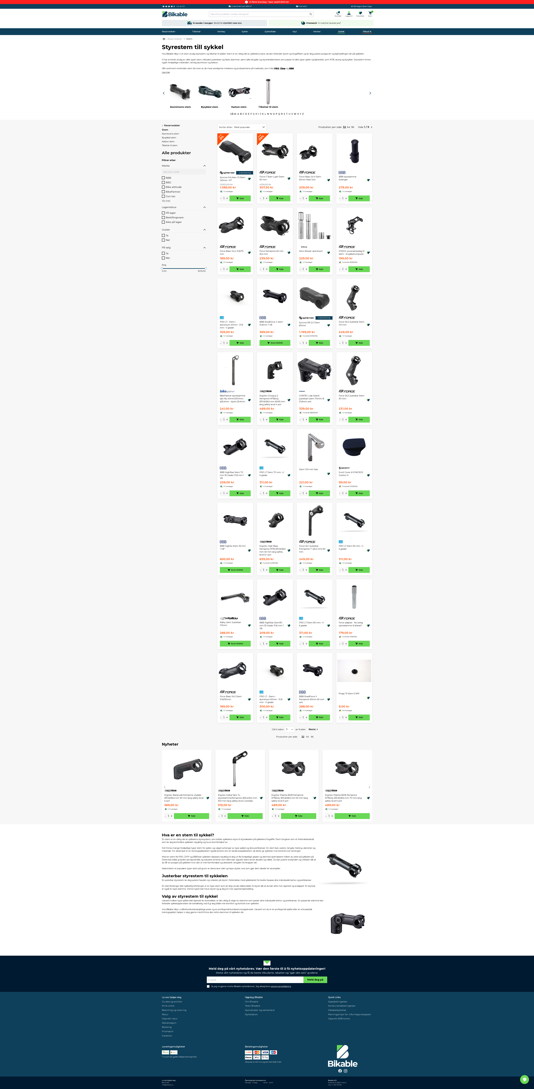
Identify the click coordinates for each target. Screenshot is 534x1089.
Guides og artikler (172, 1001)
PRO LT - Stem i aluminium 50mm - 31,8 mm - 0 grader (270, 699)
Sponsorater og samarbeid (260, 1010)
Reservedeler (168, 31)
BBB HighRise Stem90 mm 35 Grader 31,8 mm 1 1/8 (271, 625)
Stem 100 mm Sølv (308, 469)
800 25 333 (165, 1083)
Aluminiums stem (170, 134)
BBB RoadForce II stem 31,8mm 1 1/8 (271, 323)
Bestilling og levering (174, 1010)
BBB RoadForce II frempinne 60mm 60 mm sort (311, 699)
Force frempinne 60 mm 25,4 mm (271, 252)
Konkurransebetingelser (342, 1005)
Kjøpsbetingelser (337, 1001)
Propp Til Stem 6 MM (349, 693)
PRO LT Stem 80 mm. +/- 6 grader (311, 624)
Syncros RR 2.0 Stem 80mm (309, 324)
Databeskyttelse (337, 1010)
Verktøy (221, 31)
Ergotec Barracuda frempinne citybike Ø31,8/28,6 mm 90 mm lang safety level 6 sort (183, 798)
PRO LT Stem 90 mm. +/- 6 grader (351, 547)
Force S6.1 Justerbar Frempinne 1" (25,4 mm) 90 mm (312, 549)
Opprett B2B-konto (339, 1018)
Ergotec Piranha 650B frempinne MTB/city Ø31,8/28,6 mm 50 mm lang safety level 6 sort (289, 798)
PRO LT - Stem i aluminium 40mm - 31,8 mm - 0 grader (231, 325)
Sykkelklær (270, 31)
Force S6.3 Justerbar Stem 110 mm (351, 323)
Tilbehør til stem (169, 145)
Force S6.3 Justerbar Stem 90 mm (351, 397)
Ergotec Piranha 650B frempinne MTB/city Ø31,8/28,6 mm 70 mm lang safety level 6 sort (343, 798)
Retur (165, 1014)
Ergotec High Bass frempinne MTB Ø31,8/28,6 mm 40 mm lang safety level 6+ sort (272, 550)
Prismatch (167, 1031)
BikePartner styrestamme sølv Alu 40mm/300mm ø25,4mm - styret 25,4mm (232, 398)
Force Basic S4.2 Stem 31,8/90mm (231, 698)
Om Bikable (251, 1001)
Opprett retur (170, 1018)
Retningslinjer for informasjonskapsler (349, 1014)
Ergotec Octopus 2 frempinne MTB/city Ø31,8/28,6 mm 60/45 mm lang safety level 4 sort (272, 400)
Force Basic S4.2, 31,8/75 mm (231, 252)
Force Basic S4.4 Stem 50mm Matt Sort (310, 178)
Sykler (245, 31)
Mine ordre (168, 1005)
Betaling (167, 1027)
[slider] (162, 268)
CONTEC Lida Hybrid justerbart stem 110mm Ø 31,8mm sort (311, 398)
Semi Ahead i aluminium (311, 251)
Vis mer (166, 200)
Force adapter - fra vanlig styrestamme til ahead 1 (351, 624)
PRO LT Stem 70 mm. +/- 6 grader (271, 474)
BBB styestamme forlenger (347, 178)
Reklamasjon (169, 1023)
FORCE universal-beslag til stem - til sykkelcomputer (351, 252)
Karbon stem (168, 141)
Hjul (295, 31)
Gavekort (167, 1035)
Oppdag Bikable (254, 997)
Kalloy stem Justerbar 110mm (230, 624)
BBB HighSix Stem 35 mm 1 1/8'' (233, 547)
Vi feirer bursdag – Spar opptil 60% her (269, 2)
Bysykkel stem (169, 137)
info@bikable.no (167, 1085)
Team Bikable (252, 1005)
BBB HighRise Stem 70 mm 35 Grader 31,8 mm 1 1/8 (232, 475)
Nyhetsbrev (251, 1014)
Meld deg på (315, 979)
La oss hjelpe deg (171, 997)
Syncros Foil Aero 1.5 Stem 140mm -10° (232, 179)
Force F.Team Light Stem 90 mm (271, 178)
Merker (317, 31)
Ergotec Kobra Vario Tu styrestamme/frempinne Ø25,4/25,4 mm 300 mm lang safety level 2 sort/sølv (237, 798)
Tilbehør (196, 31)
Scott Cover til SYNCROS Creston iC (351, 474)
